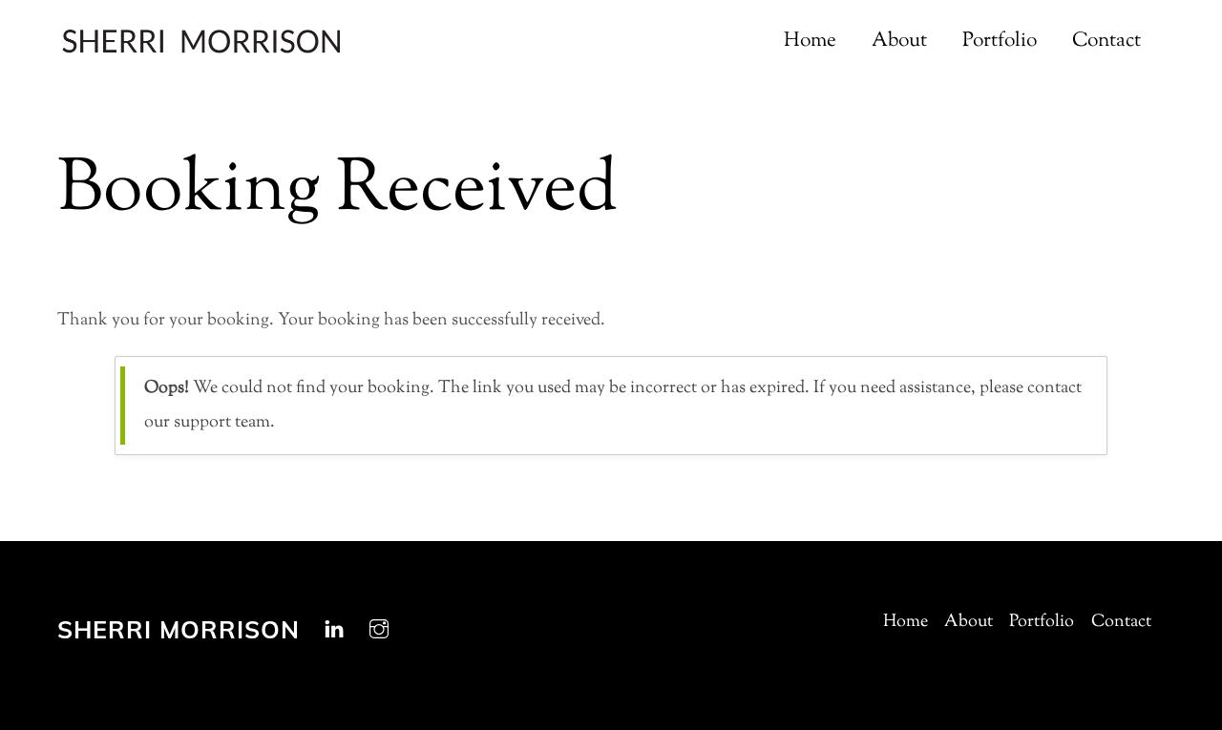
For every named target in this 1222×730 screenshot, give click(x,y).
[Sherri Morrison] (200, 45)
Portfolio (999, 41)
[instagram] (379, 628)
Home (810, 41)
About (899, 41)
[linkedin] (334, 628)
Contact (1106, 41)
